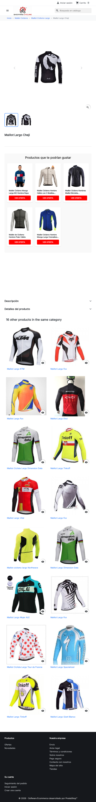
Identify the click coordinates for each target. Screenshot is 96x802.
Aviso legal (55, 748)
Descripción (11, 301)
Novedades (9, 748)
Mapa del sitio (56, 765)
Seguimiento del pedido (15, 783)
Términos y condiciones (61, 751)
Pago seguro (56, 758)
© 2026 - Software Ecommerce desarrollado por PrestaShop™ (48, 798)
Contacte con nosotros (60, 762)
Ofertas (7, 744)
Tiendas (53, 769)
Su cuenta (9, 777)
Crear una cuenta (12, 790)
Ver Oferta (19, 198)
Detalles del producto (17, 309)
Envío (52, 744)
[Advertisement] (48, 278)
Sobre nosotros (57, 755)
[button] (64, 3)
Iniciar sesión (10, 787)
